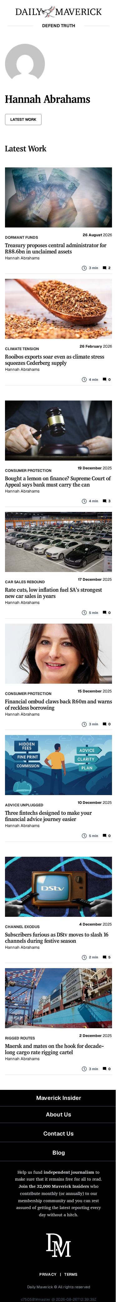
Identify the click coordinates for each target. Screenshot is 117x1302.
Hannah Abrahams (22, 258)
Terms (71, 1274)
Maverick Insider (58, 1097)
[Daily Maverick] (58, 11)
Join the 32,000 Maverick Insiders (54, 1186)
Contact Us (58, 1133)
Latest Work (23, 119)
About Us (58, 1114)
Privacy (47, 1274)
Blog (58, 1152)
